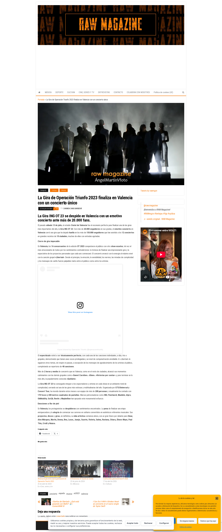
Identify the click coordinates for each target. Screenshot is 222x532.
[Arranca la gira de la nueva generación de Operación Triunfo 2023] (53, 468)
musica (69, 494)
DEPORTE (59, 92)
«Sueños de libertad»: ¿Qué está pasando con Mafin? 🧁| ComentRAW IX (65, 503)
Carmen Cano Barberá (72, 208)
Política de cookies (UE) (163, 92)
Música (63, 190)
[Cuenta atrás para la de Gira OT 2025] (118, 468)
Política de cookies (186, 527)
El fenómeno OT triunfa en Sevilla (81, 479)
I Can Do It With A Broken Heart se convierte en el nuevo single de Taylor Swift (106, 503)
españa (62, 493)
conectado (60, 516)
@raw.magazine (151, 205)
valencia (84, 494)
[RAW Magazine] (39, 92)
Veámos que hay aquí (208, 521)
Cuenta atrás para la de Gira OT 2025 (115, 479)
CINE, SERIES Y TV (86, 92)
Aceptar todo (132, 523)
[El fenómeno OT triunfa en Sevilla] (85, 468)
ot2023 (76, 493)
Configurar (164, 523)
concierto (53, 494)
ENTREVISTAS (104, 92)
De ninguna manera (187, 521)
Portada (41, 99)
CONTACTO (118, 92)
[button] (217, 498)
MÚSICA (48, 92)
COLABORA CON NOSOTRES (138, 92)
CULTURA (71, 92)
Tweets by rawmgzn (149, 191)
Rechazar (148, 523)
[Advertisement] (111, 64)
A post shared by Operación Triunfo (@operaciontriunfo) (80, 350)
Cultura (54, 190)
